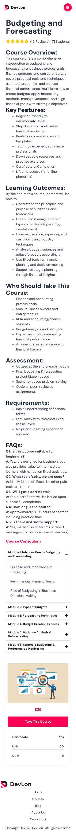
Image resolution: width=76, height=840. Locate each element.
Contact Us (38, 819)
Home (38, 792)
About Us (38, 813)
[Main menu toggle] (68, 7)
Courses (38, 799)
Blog (38, 806)
